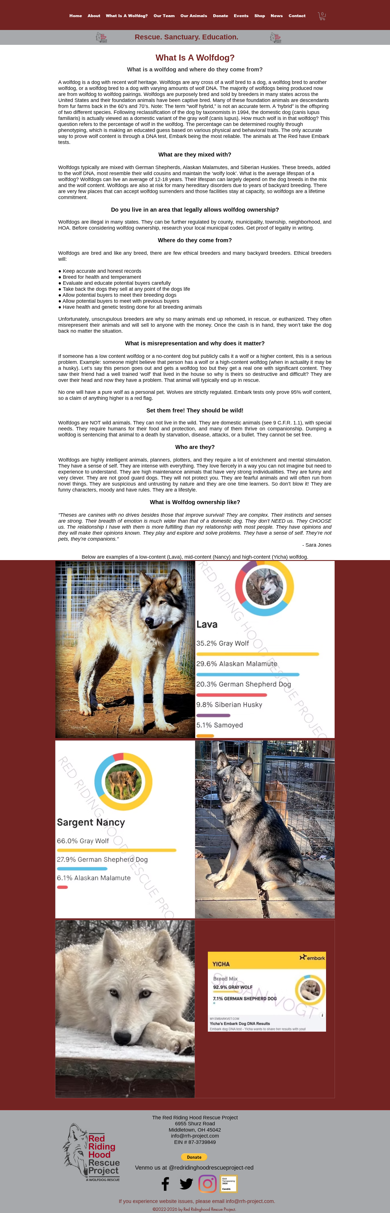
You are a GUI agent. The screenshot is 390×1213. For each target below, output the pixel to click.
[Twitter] (186, 1184)
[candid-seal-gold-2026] (229, 1184)
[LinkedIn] (207, 1184)
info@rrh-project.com (195, 1136)
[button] (322, 16)
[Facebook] (165, 1184)
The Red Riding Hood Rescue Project (195, 1117)
